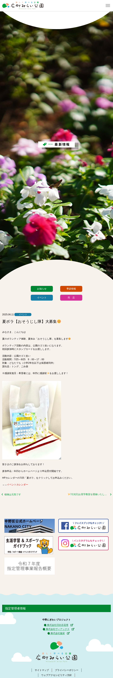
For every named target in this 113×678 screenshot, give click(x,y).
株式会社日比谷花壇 (57, 625)
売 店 (71, 297)
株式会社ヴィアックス (57, 629)
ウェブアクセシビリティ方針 (56, 675)
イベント (41, 297)
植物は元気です (12, 494)
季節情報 (71, 289)
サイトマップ (42, 670)
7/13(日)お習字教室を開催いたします (89, 494)
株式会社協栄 (58, 633)
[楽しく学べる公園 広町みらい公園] (22, 5)
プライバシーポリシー (66, 670)
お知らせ (41, 289)
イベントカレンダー (17, 484)
